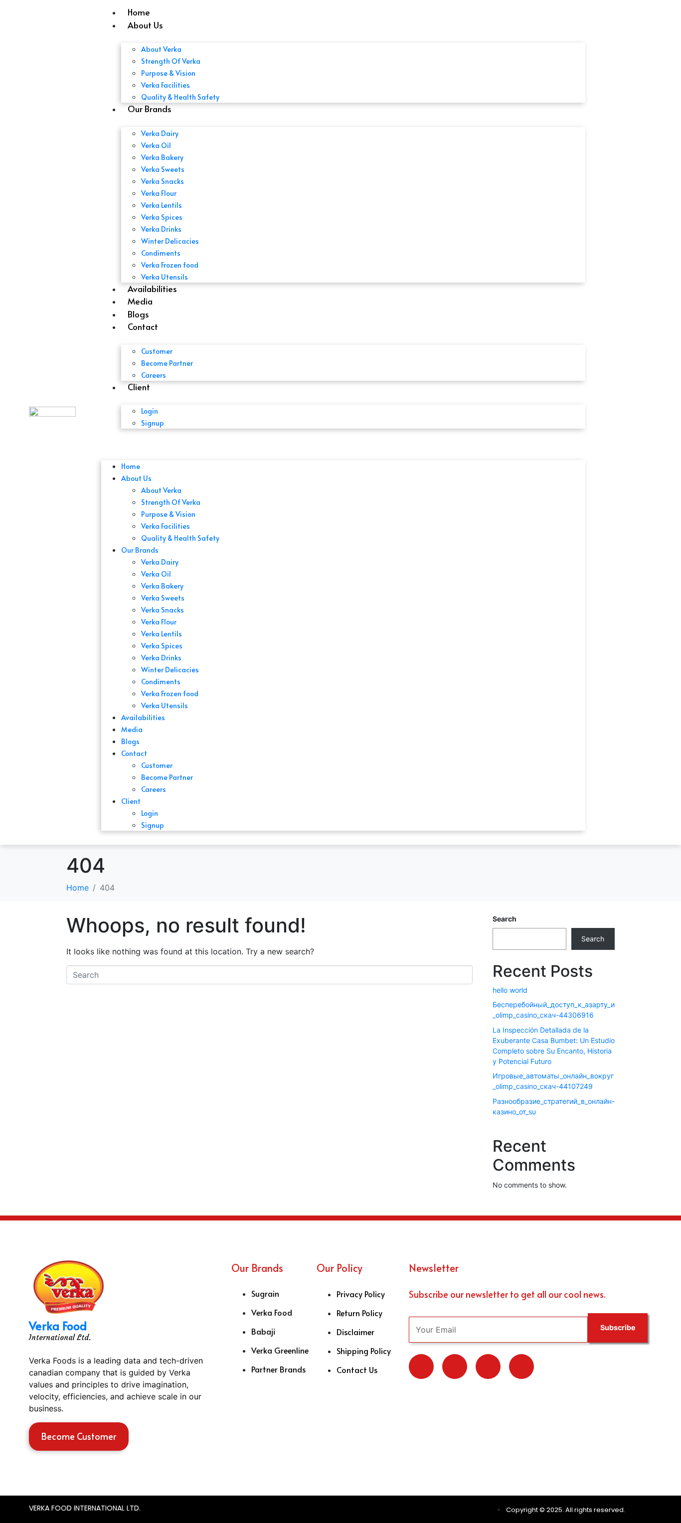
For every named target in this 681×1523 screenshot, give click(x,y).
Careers (153, 375)
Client (139, 387)
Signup (152, 423)
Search (504, 918)
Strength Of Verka (170, 61)
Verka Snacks (162, 181)
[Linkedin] (454, 1366)
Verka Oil (156, 145)
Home (139, 12)
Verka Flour (158, 193)
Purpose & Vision (168, 73)
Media (140, 301)
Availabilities (152, 289)
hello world (510, 990)
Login (149, 411)
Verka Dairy (159, 133)
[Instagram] (521, 1366)
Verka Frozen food (169, 265)
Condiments (160, 253)
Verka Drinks (161, 229)
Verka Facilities (165, 85)
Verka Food (58, 1325)
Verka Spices (161, 217)
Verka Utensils (164, 277)
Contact (143, 326)
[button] (343, 443)
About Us (145, 25)
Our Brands (149, 109)
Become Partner (167, 363)
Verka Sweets (162, 169)
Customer (156, 351)
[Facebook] (488, 1366)
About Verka (161, 49)
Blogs (138, 314)
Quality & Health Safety (180, 97)
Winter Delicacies (170, 241)
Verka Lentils (161, 205)
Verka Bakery (162, 157)
